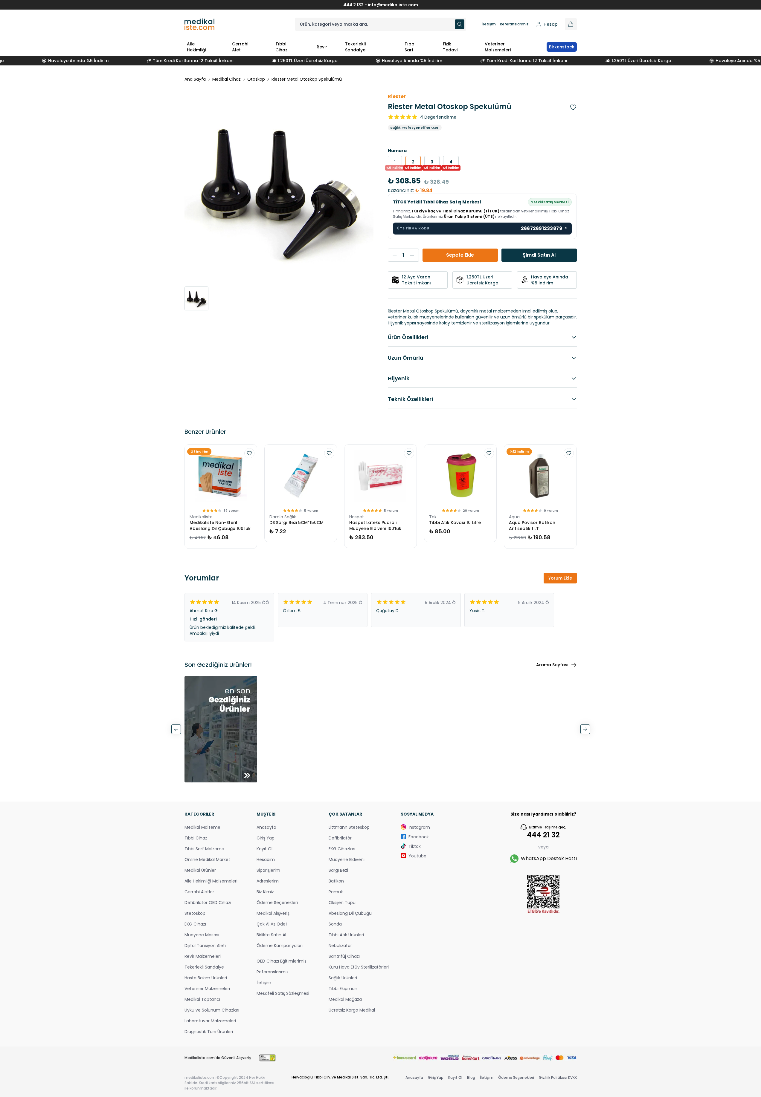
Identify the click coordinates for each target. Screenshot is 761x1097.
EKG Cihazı (195, 924)
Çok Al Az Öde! (272, 924)
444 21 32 (543, 835)
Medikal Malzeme (202, 827)
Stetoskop (194, 913)
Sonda (335, 924)
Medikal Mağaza (345, 999)
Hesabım (266, 859)
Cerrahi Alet (240, 47)
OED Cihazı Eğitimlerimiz (281, 961)
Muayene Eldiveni (347, 859)
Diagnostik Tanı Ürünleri (208, 1032)
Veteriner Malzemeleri (498, 47)
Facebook (418, 837)
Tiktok (414, 846)
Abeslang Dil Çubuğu (350, 913)
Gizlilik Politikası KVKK (558, 1077)
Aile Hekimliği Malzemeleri (210, 881)
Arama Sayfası (552, 665)
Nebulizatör (340, 946)
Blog (471, 1077)
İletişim (489, 24)
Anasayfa (266, 827)
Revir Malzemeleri (202, 956)
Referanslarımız (514, 24)
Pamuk (336, 892)
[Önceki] (176, 729)
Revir (322, 47)
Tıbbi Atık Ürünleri (346, 935)
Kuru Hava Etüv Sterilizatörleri (359, 967)
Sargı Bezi (338, 870)
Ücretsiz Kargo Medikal (352, 1010)
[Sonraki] (585, 729)
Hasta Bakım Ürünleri (205, 978)
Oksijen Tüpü (342, 903)
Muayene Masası (201, 935)
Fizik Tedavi (450, 47)
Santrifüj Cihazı (344, 956)
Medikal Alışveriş (273, 913)
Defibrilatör (340, 838)
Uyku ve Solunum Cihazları (211, 1010)
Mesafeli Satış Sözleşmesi (283, 993)
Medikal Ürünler (200, 870)
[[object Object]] (571, 24)
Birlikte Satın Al (271, 935)
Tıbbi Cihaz (281, 47)
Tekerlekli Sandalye (355, 47)
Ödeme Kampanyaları (280, 946)
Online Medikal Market (207, 859)
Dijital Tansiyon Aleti (205, 946)
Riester (397, 96)
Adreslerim (268, 881)
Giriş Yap (265, 838)
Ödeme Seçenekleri (277, 903)
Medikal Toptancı (202, 999)
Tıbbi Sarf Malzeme (204, 849)
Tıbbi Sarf (410, 47)
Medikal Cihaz (226, 79)
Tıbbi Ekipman (343, 989)
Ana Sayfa (195, 79)
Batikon (336, 881)
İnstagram (419, 827)
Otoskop (256, 79)
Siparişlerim (268, 870)
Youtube (417, 856)
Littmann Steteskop (349, 827)
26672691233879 (544, 228)
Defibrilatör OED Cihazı (207, 903)
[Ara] (459, 24)
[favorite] (249, 453)
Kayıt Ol (264, 849)
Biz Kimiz (265, 892)
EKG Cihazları (342, 849)
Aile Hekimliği (196, 47)
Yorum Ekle (560, 578)
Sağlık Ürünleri (343, 978)
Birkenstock (561, 47)
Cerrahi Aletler (199, 892)
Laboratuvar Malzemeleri (210, 1021)
